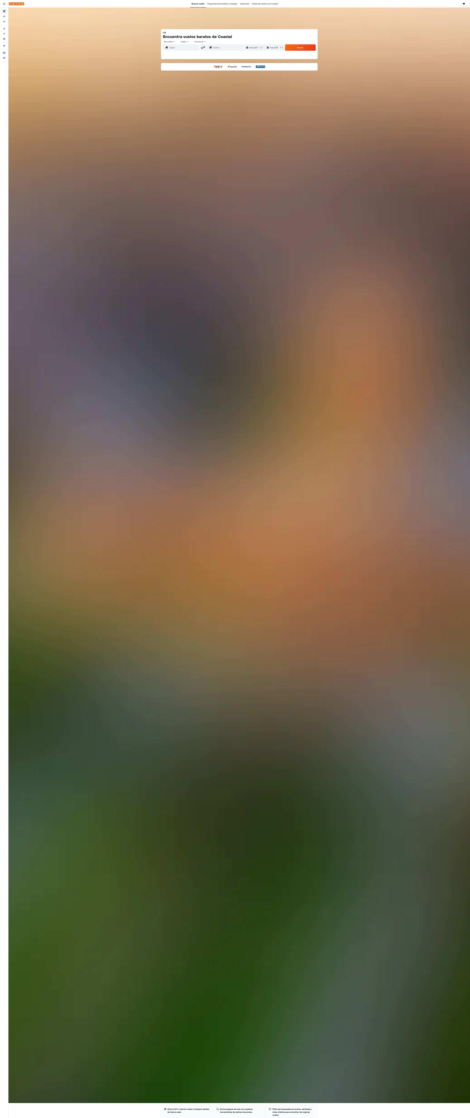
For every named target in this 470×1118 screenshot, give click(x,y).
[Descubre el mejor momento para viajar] (4, 38)
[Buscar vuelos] (4, 11)
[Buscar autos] (4, 21)
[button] (4, 3)
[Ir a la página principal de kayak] (16, 3)
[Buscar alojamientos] (4, 16)
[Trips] (4, 45)
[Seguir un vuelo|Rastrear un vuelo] (4, 33)
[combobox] (169, 41)
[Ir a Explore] (4, 28)
